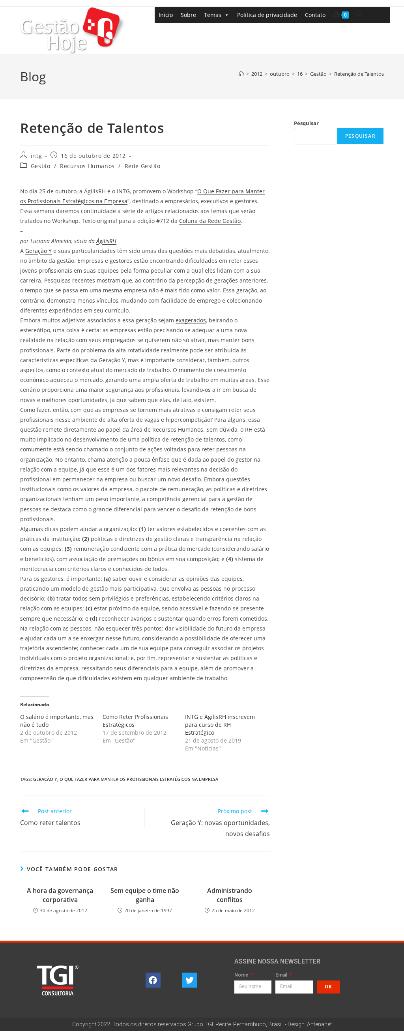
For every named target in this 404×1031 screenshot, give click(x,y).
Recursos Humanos (87, 166)
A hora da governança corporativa (60, 895)
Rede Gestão (143, 166)
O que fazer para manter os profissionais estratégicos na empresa (139, 779)
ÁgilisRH (106, 241)
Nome (241, 975)
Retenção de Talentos (359, 73)
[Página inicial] (241, 73)
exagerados (191, 320)
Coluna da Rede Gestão (210, 221)
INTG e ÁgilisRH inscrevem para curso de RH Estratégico (220, 724)
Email (281, 975)
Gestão (40, 166)
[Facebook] (153, 980)
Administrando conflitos (229, 895)
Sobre (188, 15)
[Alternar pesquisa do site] (359, 14)
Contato (315, 15)
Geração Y (38, 250)
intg (36, 155)
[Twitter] (189, 980)
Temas (212, 15)
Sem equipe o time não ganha (144, 895)
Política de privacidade (267, 15)
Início (166, 15)
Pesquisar (306, 123)
